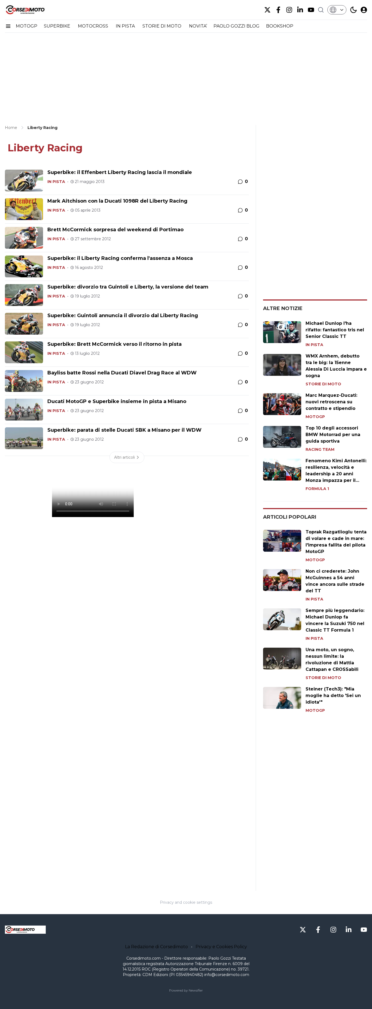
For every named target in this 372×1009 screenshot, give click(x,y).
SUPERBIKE (57, 26)
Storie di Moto (323, 384)
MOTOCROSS (93, 26)
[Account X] (267, 10)
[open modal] (364, 10)
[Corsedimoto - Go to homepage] (25, 930)
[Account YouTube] (311, 10)
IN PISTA (126, 26)
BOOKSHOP (279, 26)
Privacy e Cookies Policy (221, 946)
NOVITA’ (198, 26)
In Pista (56, 181)
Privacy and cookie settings (186, 902)
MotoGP (315, 416)
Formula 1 (317, 488)
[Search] (321, 10)
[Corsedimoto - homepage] (32, 9)
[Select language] (336, 9)
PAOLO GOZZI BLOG (237, 26)
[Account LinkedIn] (300, 10)
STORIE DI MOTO (162, 26)
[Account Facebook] (278, 10)
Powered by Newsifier (186, 990)
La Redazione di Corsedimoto (156, 946)
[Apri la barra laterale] (8, 26)
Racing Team (320, 449)
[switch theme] (353, 10)
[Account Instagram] (289, 10)
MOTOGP (26, 26)
